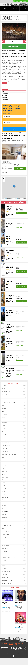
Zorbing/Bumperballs (7, 580)
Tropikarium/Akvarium (7, 571)
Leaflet (6, 198)
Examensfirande (5, 443)
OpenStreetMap (15, 198)
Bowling (4, 428)
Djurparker (4, 440)
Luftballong (5, 497)
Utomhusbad (5, 577)
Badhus (3, 411)
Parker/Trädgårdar (6, 525)
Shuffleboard (5, 540)
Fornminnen (5, 451)
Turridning (4, 574)
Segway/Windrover (6, 534)
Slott (3, 554)
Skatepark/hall (5, 548)
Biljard (3, 417)
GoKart (3, 457)
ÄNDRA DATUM (19, 227)
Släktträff (4, 551)
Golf (3, 460)
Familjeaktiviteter (6, 445)
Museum (4, 514)
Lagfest (3, 483)
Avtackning (4, 408)
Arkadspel (4, 394)
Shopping (4, 537)
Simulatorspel (5, 545)
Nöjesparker (5, 517)
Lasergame (4, 485)
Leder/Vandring (5, 488)
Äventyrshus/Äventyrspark (8, 402)
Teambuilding (5, 563)
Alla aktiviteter (7, 583)
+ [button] (3, 179)
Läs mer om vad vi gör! (20, 650)
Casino (3, 431)
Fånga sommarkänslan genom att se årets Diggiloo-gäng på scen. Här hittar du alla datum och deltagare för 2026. (19, 629)
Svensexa (4, 560)
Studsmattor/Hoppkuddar (8, 557)
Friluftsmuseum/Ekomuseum (9, 454)
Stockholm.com (4, 11)
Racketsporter (5, 528)
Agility (3, 388)
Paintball (4, 523)
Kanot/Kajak (4, 471)
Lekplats (4, 494)
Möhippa (4, 505)
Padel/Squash (5, 520)
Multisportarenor (6, 511)
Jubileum (4, 465)
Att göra (6, 8)
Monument (4, 508)
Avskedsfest (5, 405)
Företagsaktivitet (6, 448)
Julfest (3, 468)
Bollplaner (4, 423)
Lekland (4, 491)
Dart (3, 437)
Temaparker (4, 568)
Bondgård (4, 425)
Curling (4, 434)
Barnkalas (4, 414)
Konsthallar (5, 477)
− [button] (3, 181)
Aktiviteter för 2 (6, 391)
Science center (5, 531)
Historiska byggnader (7, 463)
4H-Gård (4, 385)
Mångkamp (4, 500)
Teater (3, 566)
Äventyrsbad (5, 400)
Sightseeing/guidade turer (8, 543)
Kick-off (4, 474)
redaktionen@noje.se (17, 654)
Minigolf (4, 503)
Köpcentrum (5, 480)
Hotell (10, 11)
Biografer (4, 420)
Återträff (4, 397)
